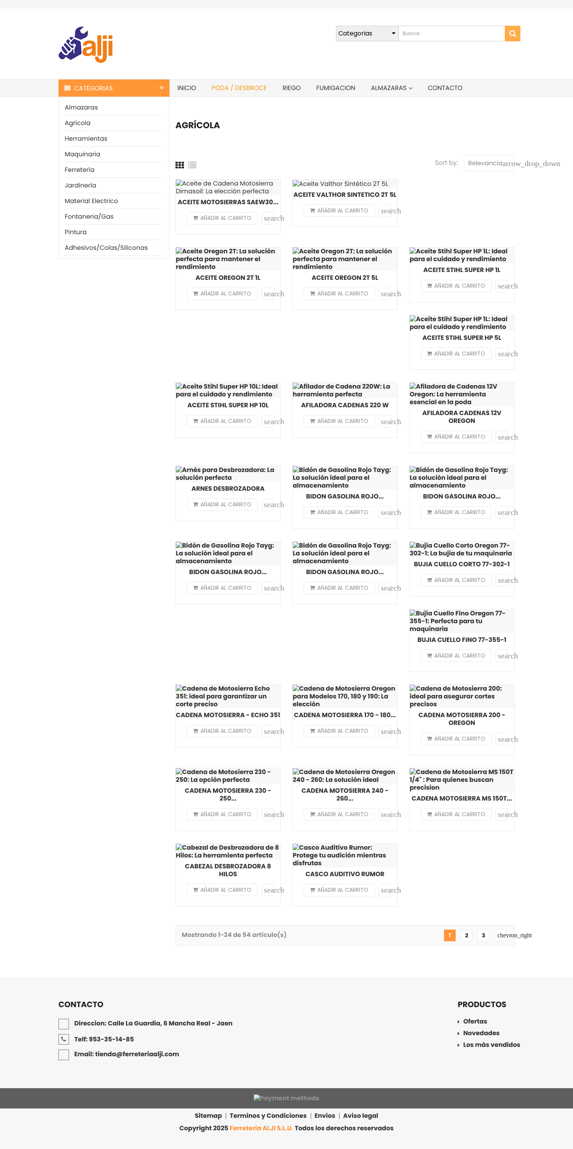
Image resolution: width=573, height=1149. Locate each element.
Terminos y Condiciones (268, 1116)
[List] (192, 165)
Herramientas (86, 138)
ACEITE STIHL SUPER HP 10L (228, 405)
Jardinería (80, 185)
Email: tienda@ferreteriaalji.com (126, 1054)
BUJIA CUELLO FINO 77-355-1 (461, 639)
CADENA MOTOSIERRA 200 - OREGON (462, 719)
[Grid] (179, 165)
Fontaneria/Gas (89, 216)
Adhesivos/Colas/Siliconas (106, 247)
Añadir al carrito (225, 218)
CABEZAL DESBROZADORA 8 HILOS (228, 870)
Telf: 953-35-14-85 (103, 1039)
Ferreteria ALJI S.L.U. (261, 1128)
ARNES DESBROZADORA (228, 488)
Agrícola (77, 122)
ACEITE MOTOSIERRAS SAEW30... (228, 202)
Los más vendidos (491, 1045)
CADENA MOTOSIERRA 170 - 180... (345, 715)
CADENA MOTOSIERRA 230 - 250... (228, 794)
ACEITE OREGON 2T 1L (228, 277)
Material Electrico (91, 200)
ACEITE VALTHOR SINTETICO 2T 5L (345, 194)
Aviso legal (360, 1116)
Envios (325, 1116)
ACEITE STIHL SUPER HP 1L (461, 269)
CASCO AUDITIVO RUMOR (345, 874)
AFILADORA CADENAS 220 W (345, 405)
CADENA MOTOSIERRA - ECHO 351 (228, 715)
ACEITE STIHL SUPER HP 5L (462, 337)
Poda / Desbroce (239, 87)
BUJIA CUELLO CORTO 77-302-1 (462, 564)
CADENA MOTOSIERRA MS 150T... (462, 798)
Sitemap (208, 1116)
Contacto (445, 87)
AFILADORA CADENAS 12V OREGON (462, 416)
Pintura (76, 232)
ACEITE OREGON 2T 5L (345, 277)
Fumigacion (336, 87)
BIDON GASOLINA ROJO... (345, 496)
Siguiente (501, 935)
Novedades (481, 1034)
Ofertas (475, 1022)
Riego (292, 87)
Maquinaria (82, 154)
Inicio (186, 87)
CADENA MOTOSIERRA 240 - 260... (344, 794)
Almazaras (81, 107)
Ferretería (79, 169)
